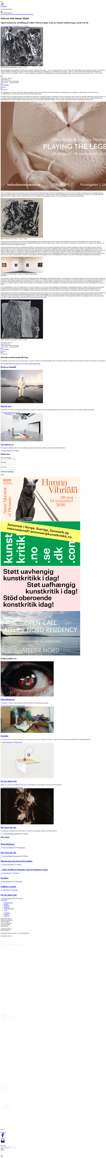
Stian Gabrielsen (7, 450)
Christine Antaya (7, 412)
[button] (2, 2)
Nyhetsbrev (7, 913)
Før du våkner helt (9, 781)
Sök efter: (3, 1145)
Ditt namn (3, 462)
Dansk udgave (4, 14)
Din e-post (3, 467)
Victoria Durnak (7, 873)
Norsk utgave (11, 14)
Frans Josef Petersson (8, 705)
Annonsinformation (9, 908)
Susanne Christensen (8, 864)
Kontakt (6, 904)
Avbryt (2, 474)
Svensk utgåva (19, 14)
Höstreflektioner (8, 699)
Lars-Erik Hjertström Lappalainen (11, 26)
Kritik (27, 26)
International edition (28, 14)
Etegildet (4, 736)
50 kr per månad (5, 363)
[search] (2, 4)
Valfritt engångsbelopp (34, 363)
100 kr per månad (14, 363)
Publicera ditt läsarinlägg (7, 471)
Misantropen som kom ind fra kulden (16, 861)
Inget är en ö (6, 406)
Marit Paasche (6, 890)
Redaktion (6, 905)
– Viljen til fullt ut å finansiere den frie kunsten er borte (24, 869)
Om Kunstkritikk (8, 902)
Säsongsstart (21, 705)
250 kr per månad (24, 363)
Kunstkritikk (4, 6)
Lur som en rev (7, 444)
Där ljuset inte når (8, 827)
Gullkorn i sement (8, 886)
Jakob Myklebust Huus (9, 787)
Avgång (18, 412)
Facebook (6, 914)
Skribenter (6, 907)
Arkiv (5, 910)
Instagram (6, 916)
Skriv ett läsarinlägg (6, 457)
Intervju (18, 873)
